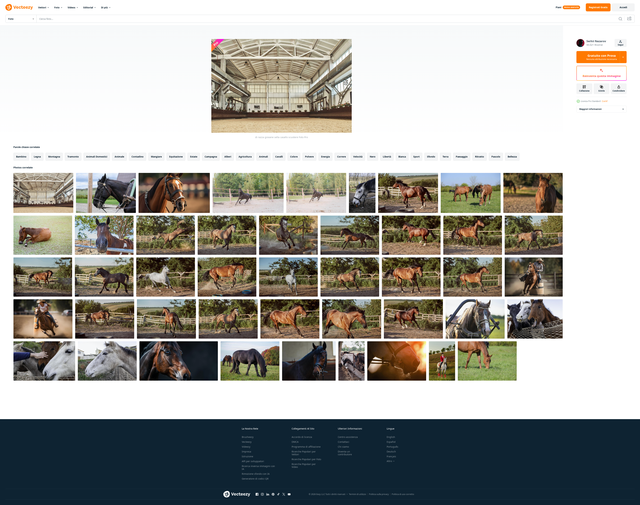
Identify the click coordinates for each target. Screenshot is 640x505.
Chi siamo (343, 446)
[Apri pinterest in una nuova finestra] (273, 494)
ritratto (479, 156)
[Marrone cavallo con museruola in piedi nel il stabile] (309, 361)
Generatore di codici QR (255, 478)
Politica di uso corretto (403, 494)
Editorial (88, 7)
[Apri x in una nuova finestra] (283, 494)
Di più (104, 7)
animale (119, 156)
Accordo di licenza (302, 437)
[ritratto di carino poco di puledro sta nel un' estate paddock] (533, 193)
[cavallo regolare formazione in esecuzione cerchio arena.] (248, 193)
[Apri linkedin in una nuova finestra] (267, 494)
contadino (138, 156)
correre (341, 156)
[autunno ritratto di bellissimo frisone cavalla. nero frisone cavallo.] (250, 361)
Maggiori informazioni (590, 109)
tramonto (73, 156)
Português (392, 446)
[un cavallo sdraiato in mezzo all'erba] (42, 235)
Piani (558, 7)
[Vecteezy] (19, 7)
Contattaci (343, 441)
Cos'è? (605, 101)
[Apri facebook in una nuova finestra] (257, 494)
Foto (57, 7)
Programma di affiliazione (306, 446)
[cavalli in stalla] (535, 319)
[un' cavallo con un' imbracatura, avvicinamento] (106, 193)
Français (391, 456)
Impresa (246, 451)
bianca (402, 156)
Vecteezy (246, 441)
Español (391, 441)
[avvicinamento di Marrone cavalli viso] (178, 361)
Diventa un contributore (345, 453)
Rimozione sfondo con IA (256, 473)
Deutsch (391, 451)
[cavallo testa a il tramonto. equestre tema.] (396, 361)
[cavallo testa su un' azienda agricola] (362, 193)
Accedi (623, 7)
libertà (387, 156)
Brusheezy (247, 437)
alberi (227, 156)
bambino (21, 156)
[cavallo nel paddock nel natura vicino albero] (104, 235)
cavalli (279, 156)
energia (325, 156)
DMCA (295, 441)
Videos (71, 7)
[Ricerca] (620, 19)
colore (294, 156)
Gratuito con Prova (601, 57)
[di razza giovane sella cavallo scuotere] (43, 193)
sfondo (431, 156)
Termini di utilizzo (357, 494)
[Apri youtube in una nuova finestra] (289, 494)
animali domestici (96, 156)
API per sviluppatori (253, 461)
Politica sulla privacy (379, 494)
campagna (211, 156)
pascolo (495, 156)
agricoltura (245, 156)
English (391, 437)
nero (372, 156)
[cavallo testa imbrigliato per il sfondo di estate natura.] (475, 319)
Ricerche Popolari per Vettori (304, 453)
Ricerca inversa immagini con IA (258, 467)
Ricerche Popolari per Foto (306, 459)
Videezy (246, 446)
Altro (389, 461)
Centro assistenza (348, 437)
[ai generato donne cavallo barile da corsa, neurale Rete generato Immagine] (534, 277)
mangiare (156, 156)
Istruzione (247, 456)
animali (263, 156)
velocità (357, 156)
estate (193, 156)
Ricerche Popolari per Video (304, 465)
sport (416, 156)
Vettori (42, 7)
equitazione (176, 156)
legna (37, 156)
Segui (620, 44)
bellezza (512, 156)
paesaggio (462, 156)
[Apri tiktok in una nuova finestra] (278, 494)
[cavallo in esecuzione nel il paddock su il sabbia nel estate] (408, 193)
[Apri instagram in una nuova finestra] (262, 494)
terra (445, 156)
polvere (309, 156)
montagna (54, 156)
